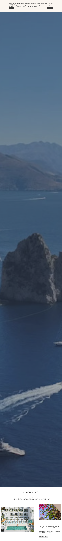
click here (13, 4)
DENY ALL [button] (11, 8)
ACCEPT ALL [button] (50, 8)
